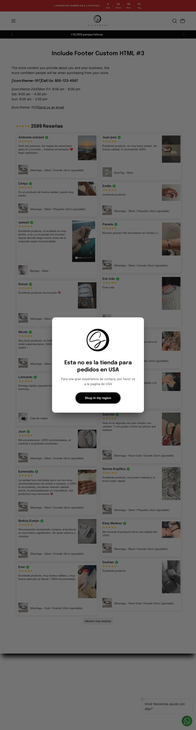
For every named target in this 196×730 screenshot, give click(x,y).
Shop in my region (98, 398)
